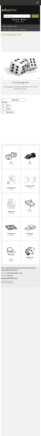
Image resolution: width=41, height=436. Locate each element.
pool (30, 210)
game (11, 275)
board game (29, 233)
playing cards (29, 257)
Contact (16, 29)
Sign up (10, 29)
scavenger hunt (11, 188)
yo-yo (11, 259)
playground (11, 211)
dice (15, 26)
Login (4, 29)
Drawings (16, 19)
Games (10, 26)
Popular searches (19, 21)
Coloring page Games (12, 273)
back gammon (11, 233)
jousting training (29, 186)
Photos (24, 19)
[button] (8, 112)
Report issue (23, 29)
